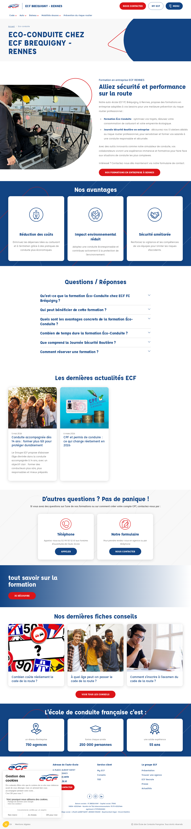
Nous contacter (133, 5)
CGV (10, 824)
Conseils (101, 775)
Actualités (147, 788)
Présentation (148, 770)
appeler (66, 551)
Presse (145, 784)
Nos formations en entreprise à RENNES (129, 172)
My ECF (101, 770)
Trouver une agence (152, 775)
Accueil (11, 26)
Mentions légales (22, 824)
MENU (176, 5)
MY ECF (156, 5)
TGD (99, 779)
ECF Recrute (148, 779)
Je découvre (22, 595)
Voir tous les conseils (95, 694)
